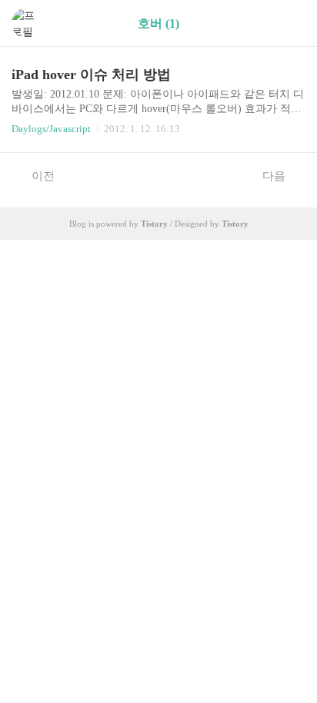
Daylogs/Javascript (51, 128)
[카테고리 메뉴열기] (290, 23)
